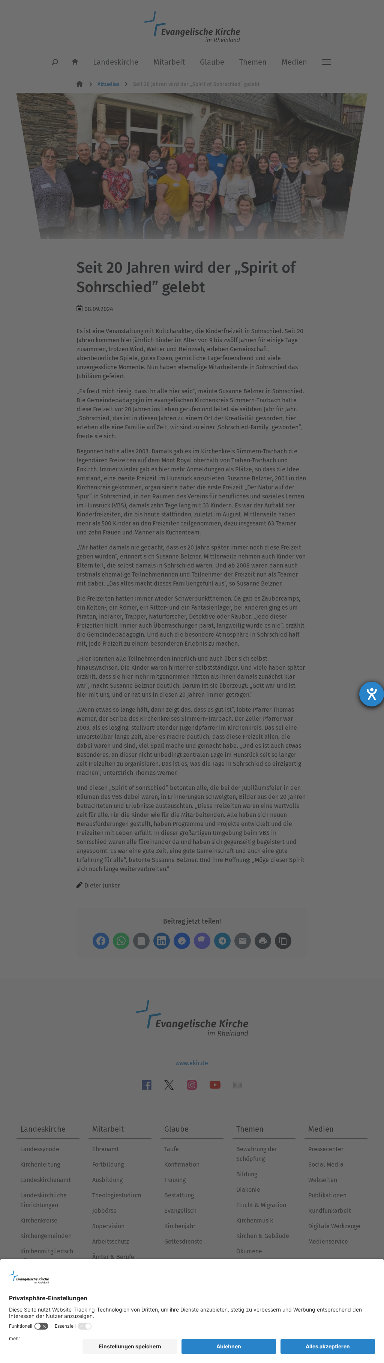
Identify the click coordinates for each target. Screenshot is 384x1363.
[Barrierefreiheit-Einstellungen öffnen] (371, 694)
